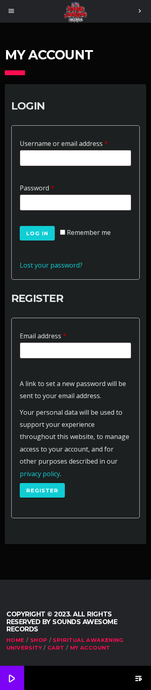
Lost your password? (51, 265)
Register (42, 490)
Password (39, 186)
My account (90, 647)
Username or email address (66, 142)
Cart (56, 647)
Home (15, 640)
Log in (37, 233)
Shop (39, 640)
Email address (45, 334)
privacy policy (40, 473)
